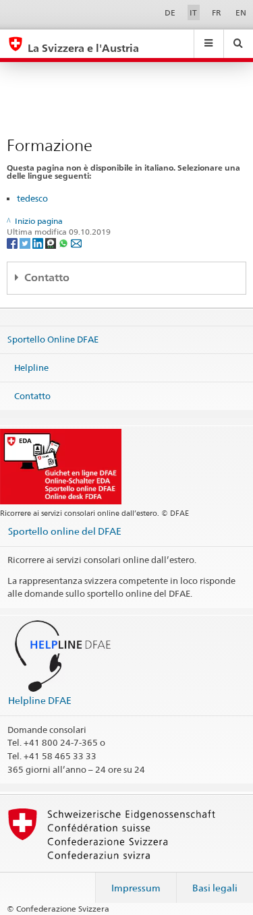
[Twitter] (26, 243)
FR (216, 12)
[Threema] (51, 243)
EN (240, 12)
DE (170, 12)
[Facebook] (13, 243)
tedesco (32, 198)
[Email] (76, 243)
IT (193, 12)
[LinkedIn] (38, 243)
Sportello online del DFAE (64, 531)
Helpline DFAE (40, 700)
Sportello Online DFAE (53, 339)
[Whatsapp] (64, 243)
